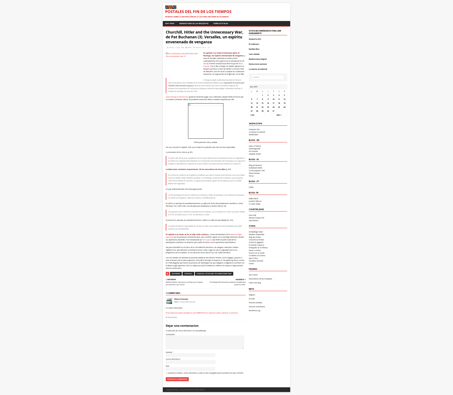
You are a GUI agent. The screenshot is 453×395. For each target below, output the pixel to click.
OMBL (251, 187)
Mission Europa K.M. (256, 218)
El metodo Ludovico (256, 245)
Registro (252, 295)
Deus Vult (252, 215)
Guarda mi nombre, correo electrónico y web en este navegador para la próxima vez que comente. (206, 373)
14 (257, 103)
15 (262, 103)
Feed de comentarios (257, 306)
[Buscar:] (268, 77)
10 (273, 99)
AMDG (189, 47)
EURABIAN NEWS (255, 168)
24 (273, 107)
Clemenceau (183, 97)
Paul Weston (253, 220)
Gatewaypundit (254, 148)
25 (279, 107)
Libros (204, 47)
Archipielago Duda (256, 232)
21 (257, 107)
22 (262, 107)
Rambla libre (254, 49)
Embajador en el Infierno (258, 247)
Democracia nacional (258, 64)
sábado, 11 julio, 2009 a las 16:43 (184, 302)
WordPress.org (254, 310)
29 (262, 111)
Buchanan (176, 274)
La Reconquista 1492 (257, 170)
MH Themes (201, 390)
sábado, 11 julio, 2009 (176, 47)
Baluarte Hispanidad (256, 234)
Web (167, 366)
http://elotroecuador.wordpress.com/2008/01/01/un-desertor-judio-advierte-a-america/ (202, 313)
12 (284, 99)
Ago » (279, 115)
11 (279, 99)
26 (284, 107)
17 (273, 103)
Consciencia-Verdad (256, 240)
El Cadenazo (254, 44)
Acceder (252, 299)
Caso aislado (254, 54)
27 (252, 111)
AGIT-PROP (169, 23)
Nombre (169, 352)
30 (268, 111)
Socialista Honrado (256, 261)
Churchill (188, 274)
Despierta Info (255, 39)
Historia (198, 47)
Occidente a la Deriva (257, 255)
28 (257, 111)
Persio (251, 176)
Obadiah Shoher (255, 154)
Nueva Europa (254, 173)
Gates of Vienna (255, 146)
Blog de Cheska (255, 237)
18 (279, 103)
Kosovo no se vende (256, 253)
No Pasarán (253, 151)
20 (252, 107)
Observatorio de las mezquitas (193, 23)
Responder (172, 317)
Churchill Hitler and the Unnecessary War (214, 274)
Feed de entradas (255, 302)
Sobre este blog (220, 23)
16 (268, 103)
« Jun (252, 115)
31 (273, 111)
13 (252, 103)
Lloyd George (171, 97)
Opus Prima (253, 258)
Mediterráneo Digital (258, 59)
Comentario (170, 334)
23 (268, 107)
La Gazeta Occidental (258, 69)
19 (284, 103)
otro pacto (207, 240)
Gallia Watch (253, 198)
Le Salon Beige (254, 204)
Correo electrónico (173, 359)
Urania (251, 263)
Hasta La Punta (255, 250)
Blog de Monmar (255, 165)
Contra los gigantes (256, 242)
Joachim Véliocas (255, 201)
